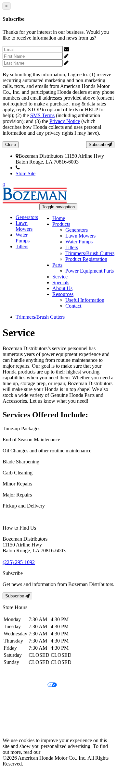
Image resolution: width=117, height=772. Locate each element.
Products (61, 224)
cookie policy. (56, 752)
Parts (57, 265)
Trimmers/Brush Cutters (89, 253)
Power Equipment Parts (89, 271)
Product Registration (86, 259)
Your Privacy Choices (25, 685)
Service (60, 276)
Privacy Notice (64, 121)
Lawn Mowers (80, 236)
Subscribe (98, 144)
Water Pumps (79, 241)
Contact (73, 306)
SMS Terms (42, 115)
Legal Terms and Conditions (32, 696)
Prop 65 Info (16, 718)
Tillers (71, 247)
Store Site (25, 173)
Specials (60, 282)
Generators (76, 230)
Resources (62, 294)
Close (10, 144)
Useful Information (84, 300)
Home (58, 218)
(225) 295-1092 (36, 167)
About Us (62, 288)
